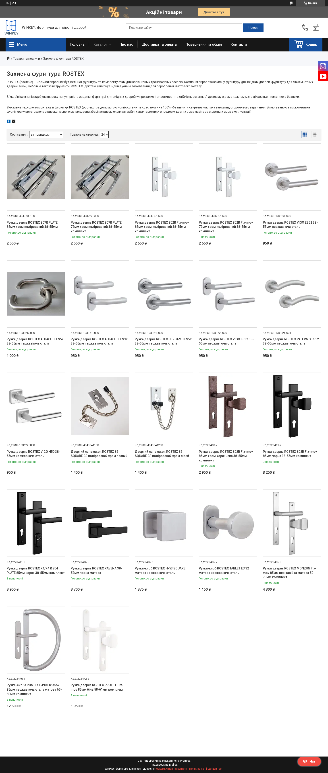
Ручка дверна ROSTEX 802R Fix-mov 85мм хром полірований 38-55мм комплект (162, 227)
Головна (77, 44)
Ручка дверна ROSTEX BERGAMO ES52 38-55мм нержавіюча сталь (163, 341)
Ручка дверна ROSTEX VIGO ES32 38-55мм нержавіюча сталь (226, 341)
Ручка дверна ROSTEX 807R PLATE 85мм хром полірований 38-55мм (32, 225)
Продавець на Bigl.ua (164, 764)
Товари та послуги (26, 58)
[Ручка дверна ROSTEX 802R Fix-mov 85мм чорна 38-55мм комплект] (292, 406)
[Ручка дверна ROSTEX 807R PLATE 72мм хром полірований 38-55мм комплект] (100, 177)
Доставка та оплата (159, 44)
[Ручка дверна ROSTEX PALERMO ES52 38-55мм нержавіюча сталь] (292, 294)
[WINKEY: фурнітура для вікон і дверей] (11, 27)
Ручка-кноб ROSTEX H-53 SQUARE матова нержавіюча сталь (160, 571)
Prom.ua (185, 760)
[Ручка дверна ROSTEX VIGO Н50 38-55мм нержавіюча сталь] (36, 406)
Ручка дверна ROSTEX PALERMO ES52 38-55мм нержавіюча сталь (291, 341)
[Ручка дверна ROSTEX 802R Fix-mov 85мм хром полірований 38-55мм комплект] (164, 177)
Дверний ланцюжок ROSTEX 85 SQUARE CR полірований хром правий (99, 454)
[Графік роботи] (316, 27)
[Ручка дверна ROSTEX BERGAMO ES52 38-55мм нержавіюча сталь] (164, 294)
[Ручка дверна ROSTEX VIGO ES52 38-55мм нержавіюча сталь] (292, 177)
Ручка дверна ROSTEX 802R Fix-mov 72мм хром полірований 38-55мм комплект (226, 227)
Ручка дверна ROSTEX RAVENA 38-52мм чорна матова (96, 571)
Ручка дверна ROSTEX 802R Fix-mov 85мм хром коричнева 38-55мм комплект (226, 456)
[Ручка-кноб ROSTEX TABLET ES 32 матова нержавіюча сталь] (228, 523)
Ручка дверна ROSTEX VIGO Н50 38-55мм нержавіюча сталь (33, 454)
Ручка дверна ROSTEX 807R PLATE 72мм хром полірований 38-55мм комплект (96, 227)
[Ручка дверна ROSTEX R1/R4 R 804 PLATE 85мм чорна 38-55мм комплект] (36, 523)
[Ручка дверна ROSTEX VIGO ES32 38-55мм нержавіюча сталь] (228, 294)
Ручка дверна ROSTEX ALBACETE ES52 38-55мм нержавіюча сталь (35, 341)
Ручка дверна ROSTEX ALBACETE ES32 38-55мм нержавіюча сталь (99, 341)
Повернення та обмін (204, 44)
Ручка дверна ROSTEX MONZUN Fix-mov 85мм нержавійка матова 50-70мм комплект (289, 573)
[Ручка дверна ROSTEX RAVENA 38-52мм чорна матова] (100, 523)
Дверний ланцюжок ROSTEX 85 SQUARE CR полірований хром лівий (162, 454)
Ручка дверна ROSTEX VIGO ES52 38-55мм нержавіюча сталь (290, 225)
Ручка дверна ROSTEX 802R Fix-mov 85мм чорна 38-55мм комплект (290, 454)
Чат (313, 761)
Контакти (239, 44)
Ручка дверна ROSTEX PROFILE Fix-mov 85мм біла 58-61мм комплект (97, 687)
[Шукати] (253, 27)
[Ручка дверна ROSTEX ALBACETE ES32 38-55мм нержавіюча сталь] (100, 294)
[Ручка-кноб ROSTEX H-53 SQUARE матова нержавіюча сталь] (164, 523)
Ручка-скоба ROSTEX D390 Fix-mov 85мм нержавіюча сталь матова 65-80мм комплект (34, 689)
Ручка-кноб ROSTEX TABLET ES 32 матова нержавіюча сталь (224, 571)
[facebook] (8, 122)
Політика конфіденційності (206, 768)
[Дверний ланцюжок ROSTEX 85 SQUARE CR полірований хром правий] (100, 406)
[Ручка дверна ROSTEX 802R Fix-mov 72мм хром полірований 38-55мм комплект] (228, 177)
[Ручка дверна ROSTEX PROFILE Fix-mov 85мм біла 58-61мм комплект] (100, 639)
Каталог (100, 44)
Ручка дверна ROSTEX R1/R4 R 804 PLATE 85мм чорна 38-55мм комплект (35, 571)
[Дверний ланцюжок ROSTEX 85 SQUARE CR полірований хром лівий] (164, 406)
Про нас (126, 44)
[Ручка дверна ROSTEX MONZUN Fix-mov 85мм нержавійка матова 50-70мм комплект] (292, 523)
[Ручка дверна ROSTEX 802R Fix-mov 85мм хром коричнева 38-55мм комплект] (228, 406)
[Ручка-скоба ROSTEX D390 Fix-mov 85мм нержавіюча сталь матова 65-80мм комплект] (36, 639)
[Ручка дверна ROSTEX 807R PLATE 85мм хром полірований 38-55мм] (36, 177)
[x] (13, 122)
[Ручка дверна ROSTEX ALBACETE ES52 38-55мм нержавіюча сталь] (36, 294)
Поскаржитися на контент (170, 768)
